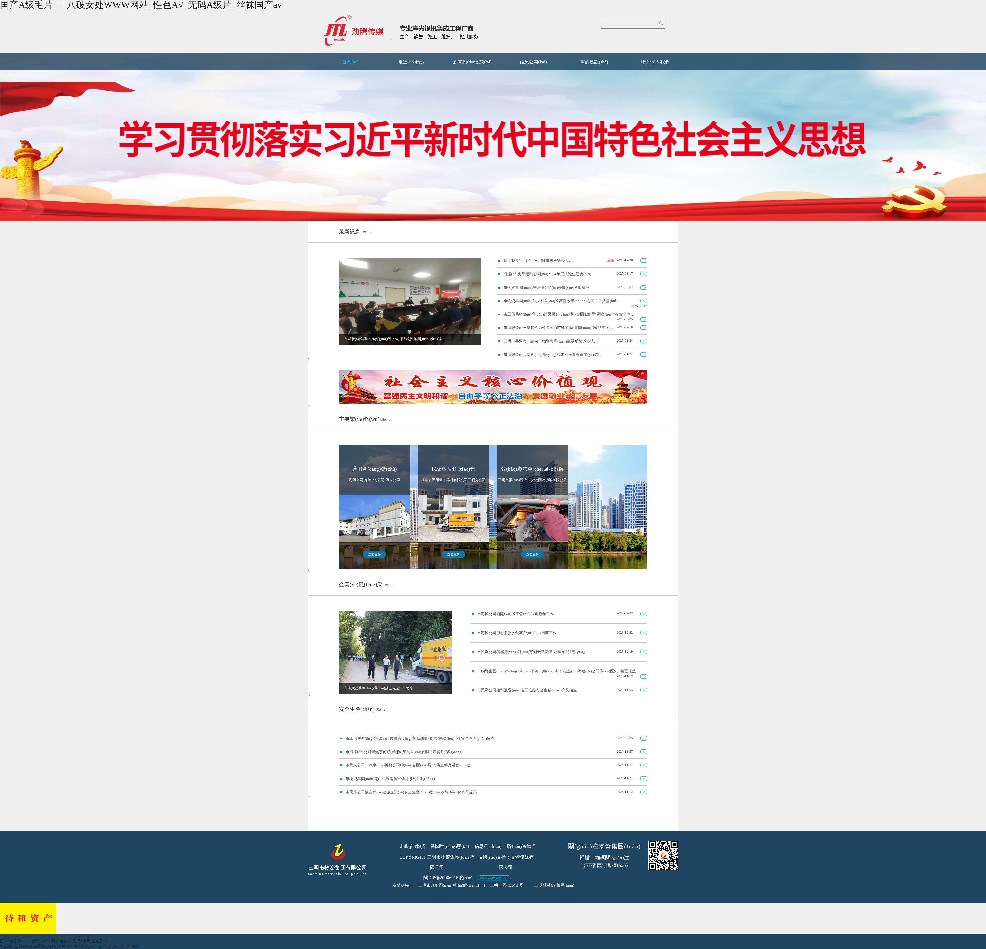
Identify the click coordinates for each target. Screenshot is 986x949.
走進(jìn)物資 (412, 846)
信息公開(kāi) (488, 846)
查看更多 (374, 554)
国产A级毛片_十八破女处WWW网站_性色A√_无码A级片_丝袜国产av (54, 941)
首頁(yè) (350, 61)
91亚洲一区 (9, 946)
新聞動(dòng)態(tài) (450, 846)
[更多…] (366, 232)
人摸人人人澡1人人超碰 (104, 946)
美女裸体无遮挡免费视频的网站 (44, 946)
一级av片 (77, 946)
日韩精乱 (131, 946)
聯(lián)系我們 (521, 846)
